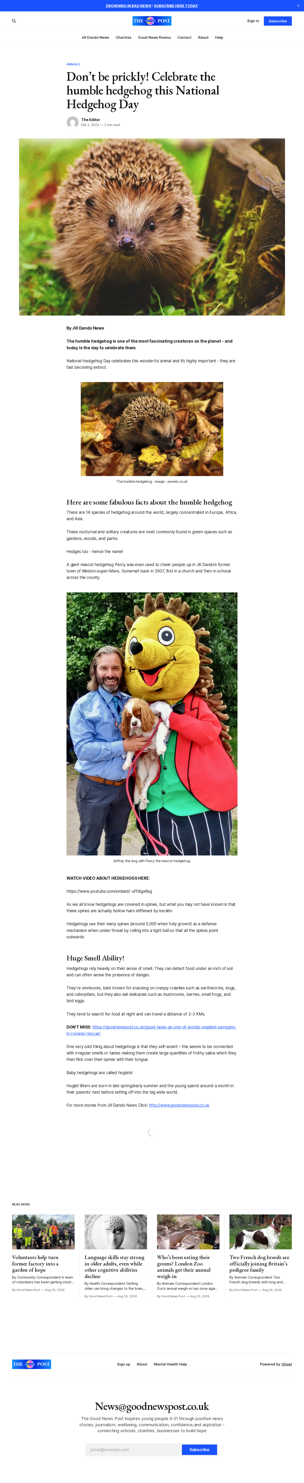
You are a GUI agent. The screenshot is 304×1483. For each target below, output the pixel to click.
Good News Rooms (154, 37)
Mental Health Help (170, 1364)
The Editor (90, 119)
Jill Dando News (95, 37)
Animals (73, 64)
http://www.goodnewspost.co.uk (179, 1105)
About (203, 37)
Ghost (286, 1364)
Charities (123, 37)
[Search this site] (14, 21)
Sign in (253, 21)
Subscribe (278, 21)
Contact (184, 37)
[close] (298, 5)
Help (219, 37)
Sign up (123, 1364)
